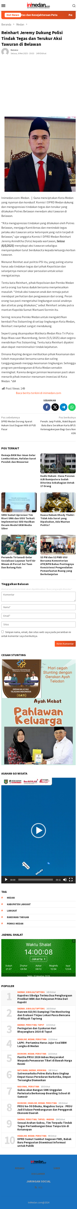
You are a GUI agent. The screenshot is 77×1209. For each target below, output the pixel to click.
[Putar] (6, 880)
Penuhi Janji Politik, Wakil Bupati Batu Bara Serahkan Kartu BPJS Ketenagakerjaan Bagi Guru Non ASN (58, 425)
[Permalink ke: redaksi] (5, 51)
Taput (41, 1025)
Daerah (21, 992)
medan (11, 897)
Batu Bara (22, 1070)
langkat (12, 910)
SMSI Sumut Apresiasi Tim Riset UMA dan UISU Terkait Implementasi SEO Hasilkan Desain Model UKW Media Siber (18, 521)
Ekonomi (22, 1053)
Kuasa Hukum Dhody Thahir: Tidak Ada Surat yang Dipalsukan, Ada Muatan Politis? (57, 520)
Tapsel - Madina (46, 1119)
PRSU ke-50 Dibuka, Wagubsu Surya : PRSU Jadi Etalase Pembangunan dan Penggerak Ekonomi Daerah (44, 1110)
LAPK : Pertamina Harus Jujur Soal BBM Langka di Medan (42, 1044)
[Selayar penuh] (71, 880)
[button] (38, 830)
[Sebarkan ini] (46, 407)
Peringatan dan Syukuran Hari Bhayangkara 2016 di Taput (36, 1030)
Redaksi (19, 1168)
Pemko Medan (15, 923)
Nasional (22, 1086)
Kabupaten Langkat (19, 904)
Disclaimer (38, 1173)
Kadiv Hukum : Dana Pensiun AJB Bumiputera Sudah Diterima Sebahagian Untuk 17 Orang (57, 481)
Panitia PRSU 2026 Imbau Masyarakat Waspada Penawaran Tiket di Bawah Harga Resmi (44, 1060)
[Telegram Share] (63, 407)
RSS (40, 1187)
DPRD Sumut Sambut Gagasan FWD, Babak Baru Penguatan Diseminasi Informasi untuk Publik (44, 1142)
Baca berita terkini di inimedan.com (38, 393)
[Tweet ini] (55, 407)
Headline (22, 1039)
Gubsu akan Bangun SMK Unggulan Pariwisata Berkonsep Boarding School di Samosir (43, 1093)
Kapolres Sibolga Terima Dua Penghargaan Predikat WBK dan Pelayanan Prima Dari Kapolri (45, 999)
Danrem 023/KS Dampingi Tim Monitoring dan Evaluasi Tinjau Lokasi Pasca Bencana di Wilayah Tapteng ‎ (43, 1015)
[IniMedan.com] (38, 5)
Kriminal (42, 1070)
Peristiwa (31, 1025)
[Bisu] (65, 880)
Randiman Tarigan (18, 917)
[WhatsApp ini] (72, 407)
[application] (38, 830)
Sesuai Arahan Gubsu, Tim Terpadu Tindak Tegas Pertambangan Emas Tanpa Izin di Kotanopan (44, 1126)
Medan (31, 1039)
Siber (56, 1168)
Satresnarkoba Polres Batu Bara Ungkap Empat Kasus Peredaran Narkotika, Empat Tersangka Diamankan (44, 1077)
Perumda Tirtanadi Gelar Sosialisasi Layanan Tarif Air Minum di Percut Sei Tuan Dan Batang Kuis (18, 562)
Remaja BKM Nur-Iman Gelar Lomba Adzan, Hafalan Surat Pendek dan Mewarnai (18, 458)
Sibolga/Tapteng (35, 992)
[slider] (35, 880)
